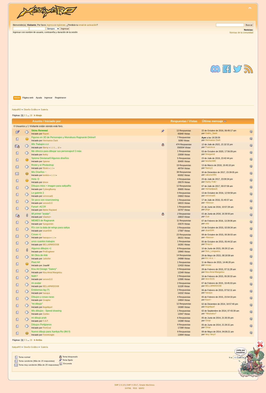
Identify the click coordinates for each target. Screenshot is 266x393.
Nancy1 (209, 168)
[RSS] (248, 68)
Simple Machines (146, 385)
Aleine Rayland (50, 210)
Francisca (210, 147)
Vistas (193, 121)
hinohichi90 (210, 161)
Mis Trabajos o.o (40, 144)
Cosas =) (36, 234)
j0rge (207, 209)
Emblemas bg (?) (40, 290)
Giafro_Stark (211, 133)
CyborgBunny (49, 189)
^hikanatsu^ (210, 313)
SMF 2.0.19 (120, 385)
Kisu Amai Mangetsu (52, 272)
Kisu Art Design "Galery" (44, 269)
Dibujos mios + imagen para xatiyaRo (51, 186)
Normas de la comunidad (241, 32)
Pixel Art (35, 262)
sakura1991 (211, 175)
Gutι (207, 216)
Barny (45, 147)
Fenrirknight (48, 335)
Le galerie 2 (37, 193)
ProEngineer (49, 251)
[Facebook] (226, 68)
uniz (207, 223)
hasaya (46, 237)
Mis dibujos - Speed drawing (46, 310)
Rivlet (45, 168)
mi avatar (36, 283)
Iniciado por (53, 121)
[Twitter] (237, 68)
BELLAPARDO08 (51, 244)
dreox (45, 182)
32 (59, 148)
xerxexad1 (48, 196)
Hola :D (35, 179)
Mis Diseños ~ (38, 172)
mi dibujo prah (39, 317)
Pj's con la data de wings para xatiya (50, 227)
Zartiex (46, 314)
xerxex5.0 (47, 203)
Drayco (208, 244)
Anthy (45, 154)
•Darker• (47, 217)
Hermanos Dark (50, 140)
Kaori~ (208, 300)
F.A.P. (45, 321)
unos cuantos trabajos (43, 241)
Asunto (37, 121)
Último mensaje (213, 121)
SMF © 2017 (132, 385)
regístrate (60, 25)
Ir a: (231, 357)
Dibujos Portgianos (41, 324)
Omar (208, 320)
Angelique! (47, 307)
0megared (210, 154)
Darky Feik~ (211, 182)
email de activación (88, 25)
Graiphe (46, 300)
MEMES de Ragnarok (42, 220)
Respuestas (179, 121)
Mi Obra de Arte (39, 255)
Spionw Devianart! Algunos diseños (50, 158)
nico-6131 (210, 279)
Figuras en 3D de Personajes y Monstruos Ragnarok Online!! (63, 137)
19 (31, 115)
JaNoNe (47, 258)
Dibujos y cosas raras (42, 297)
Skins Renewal (39, 130)
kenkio (46, 175)
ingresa (50, 25)
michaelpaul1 (211, 189)
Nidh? (34, 276)
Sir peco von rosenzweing (45, 200)
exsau (208, 265)
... (28, 115)
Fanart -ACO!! (38, 206)
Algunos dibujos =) (41, 248)
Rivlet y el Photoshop (42, 165)
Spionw (46, 161)
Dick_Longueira (212, 251)
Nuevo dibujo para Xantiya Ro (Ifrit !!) (50, 331)
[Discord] (215, 68)
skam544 (47, 231)
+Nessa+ (209, 202)
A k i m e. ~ (210, 258)
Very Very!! (210, 334)
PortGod (47, 328)
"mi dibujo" (37, 303)
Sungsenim (48, 224)
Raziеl (46, 133)
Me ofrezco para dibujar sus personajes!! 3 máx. (56, 151)
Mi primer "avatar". (41, 213)
